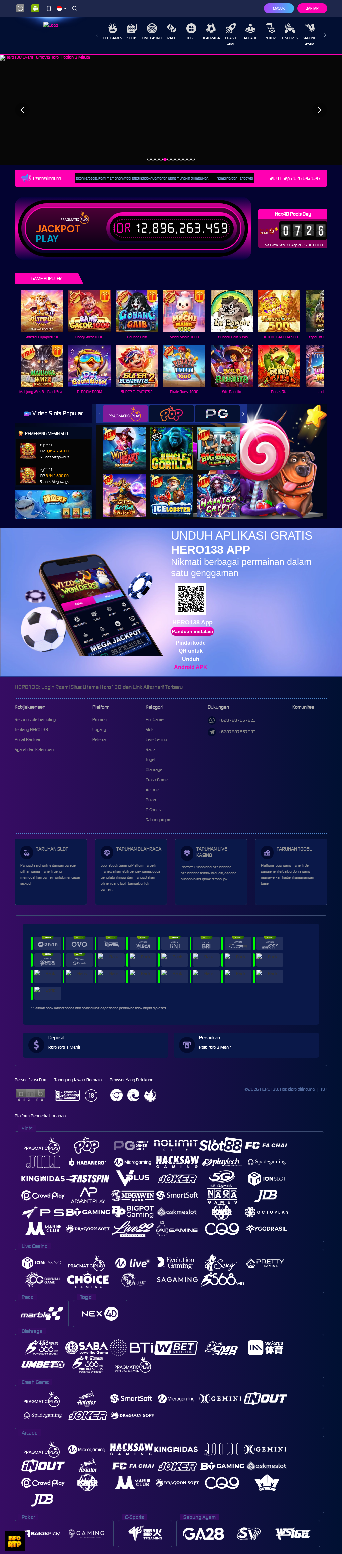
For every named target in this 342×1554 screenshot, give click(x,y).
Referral (99, 739)
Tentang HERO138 (31, 729)
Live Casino (152, 38)
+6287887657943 (237, 732)
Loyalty (99, 729)
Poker (270, 38)
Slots (132, 38)
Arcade (250, 38)
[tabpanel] (171, 109)
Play (47, 239)
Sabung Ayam (309, 41)
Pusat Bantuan (28, 739)
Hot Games (112, 38)
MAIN (46, 311)
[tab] (125, 413)
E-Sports (290, 38)
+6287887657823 (237, 720)
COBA (128, 441)
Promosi (99, 719)
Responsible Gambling (35, 719)
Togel (191, 38)
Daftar (312, 8)
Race (171, 38)
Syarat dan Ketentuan (34, 749)
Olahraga (211, 38)
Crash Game (230, 41)
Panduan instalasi (192, 631)
